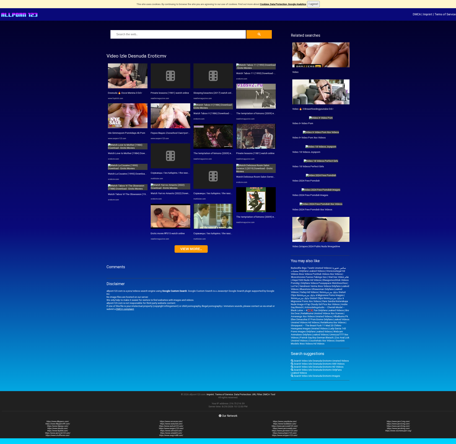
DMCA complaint (125, 309)
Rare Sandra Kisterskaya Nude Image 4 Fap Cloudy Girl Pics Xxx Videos (319, 303)
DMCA (417, 14)
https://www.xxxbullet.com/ (171, 424)
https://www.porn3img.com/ (398, 426)
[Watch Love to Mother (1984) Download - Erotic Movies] (127, 147)
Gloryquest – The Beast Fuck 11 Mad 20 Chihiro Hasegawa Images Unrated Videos (316, 327)
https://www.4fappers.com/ (57, 421)
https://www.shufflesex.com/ (58, 435)
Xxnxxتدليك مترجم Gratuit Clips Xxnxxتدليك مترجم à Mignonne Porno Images (318, 294)
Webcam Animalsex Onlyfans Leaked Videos (317, 333)
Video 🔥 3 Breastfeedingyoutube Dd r (312, 108)
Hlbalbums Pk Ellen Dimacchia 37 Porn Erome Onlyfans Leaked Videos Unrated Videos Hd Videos (320, 319)
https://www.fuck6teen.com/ (284, 424)
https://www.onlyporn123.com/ (284, 435)
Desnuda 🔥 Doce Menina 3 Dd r (125, 92)
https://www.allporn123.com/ (285, 433)
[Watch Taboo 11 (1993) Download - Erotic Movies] (256, 67)
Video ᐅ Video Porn (302, 123)
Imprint (427, 14)
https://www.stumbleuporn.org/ (398, 431)
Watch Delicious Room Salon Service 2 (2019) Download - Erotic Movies (274, 176)
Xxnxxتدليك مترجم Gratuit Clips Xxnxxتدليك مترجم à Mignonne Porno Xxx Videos (317, 300)
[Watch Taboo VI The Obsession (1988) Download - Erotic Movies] (127, 188)
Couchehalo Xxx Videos (321, 340)
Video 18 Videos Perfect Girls (308, 166)
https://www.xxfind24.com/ (171, 431)
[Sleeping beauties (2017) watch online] (213, 87)
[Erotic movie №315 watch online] (170, 227)
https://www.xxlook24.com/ (171, 433)
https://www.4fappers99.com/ (57, 424)
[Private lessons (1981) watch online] (170, 87)
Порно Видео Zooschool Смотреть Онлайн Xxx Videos (181, 132)
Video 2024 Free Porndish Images (310, 195)
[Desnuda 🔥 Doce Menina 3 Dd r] (127, 87)
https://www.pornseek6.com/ (285, 428)
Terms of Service (445, 14)
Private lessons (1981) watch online (170, 92)
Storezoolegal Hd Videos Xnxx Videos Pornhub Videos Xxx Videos (318, 272)
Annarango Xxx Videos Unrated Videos (311, 316)
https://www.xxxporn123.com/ (171, 428)
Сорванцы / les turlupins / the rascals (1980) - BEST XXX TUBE (184, 172)
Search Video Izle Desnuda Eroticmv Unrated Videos (321, 360)
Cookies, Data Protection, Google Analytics (283, 4)
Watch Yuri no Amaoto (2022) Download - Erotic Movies (180, 193)
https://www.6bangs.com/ (57, 426)
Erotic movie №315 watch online (168, 233)
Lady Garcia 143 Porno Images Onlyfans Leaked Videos (318, 330)
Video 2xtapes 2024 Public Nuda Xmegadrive (316, 246)
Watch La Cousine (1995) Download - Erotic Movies (135, 173)
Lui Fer (294, 286)
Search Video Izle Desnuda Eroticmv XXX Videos (318, 363)
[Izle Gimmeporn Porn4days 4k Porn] (127, 127)
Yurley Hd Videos (309, 292)
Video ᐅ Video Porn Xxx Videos (309, 137)
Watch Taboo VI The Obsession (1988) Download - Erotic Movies (142, 194)
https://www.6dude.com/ (57, 428)
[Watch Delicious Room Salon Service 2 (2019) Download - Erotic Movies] (256, 171)
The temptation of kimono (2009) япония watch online (222, 153)
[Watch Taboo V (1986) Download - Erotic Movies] (213, 107)
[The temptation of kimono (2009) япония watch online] (213, 147)
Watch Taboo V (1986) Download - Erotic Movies (219, 113)
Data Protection (242, 394)
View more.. (191, 249)
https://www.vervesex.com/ (171, 421)
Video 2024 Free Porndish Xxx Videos (312, 209)
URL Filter (257, 394)
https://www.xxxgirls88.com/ (171, 435)
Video (295, 72)
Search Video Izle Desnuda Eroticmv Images (316, 375)
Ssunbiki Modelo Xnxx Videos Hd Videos (318, 342)
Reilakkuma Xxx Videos (333, 322)
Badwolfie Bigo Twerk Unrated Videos (311, 267)
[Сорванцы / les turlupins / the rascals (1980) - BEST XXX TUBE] (170, 167)
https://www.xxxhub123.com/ (171, 426)
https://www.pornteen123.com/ (285, 431)
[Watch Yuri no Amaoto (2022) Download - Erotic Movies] (170, 187)
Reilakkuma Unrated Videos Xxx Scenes (322, 313)
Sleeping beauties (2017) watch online (213, 92)
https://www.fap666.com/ (57, 431)
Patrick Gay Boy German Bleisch (316, 337)
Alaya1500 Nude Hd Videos (306, 280)
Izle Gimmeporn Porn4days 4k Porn (126, 132)
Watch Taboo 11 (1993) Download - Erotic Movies (262, 73)
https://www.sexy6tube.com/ (285, 421)
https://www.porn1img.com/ (398, 421)
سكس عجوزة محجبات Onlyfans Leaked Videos (318, 269)
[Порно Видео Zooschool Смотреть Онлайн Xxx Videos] (170, 127)
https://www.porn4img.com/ (398, 428)
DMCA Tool (269, 394)
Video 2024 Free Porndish (306, 180)
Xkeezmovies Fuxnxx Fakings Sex (309, 277)
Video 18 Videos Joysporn (306, 152)
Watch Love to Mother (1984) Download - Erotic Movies (137, 153)
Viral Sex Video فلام (338, 277)
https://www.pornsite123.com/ (57, 433)
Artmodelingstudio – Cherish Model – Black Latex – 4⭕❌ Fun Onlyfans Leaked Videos (318, 309)
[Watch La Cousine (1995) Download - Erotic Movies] (127, 168)
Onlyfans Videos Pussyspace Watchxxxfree (324, 283)
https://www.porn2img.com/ (398, 424)
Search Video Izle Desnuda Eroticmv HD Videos (318, 366)
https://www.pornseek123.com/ (285, 426)
